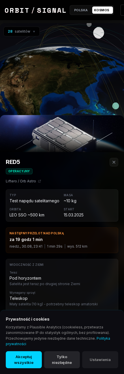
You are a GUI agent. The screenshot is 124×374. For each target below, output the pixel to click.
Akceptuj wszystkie (23, 359)
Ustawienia (100, 359)
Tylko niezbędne (62, 359)
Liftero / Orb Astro (21, 181)
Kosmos (101, 10)
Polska (81, 10)
